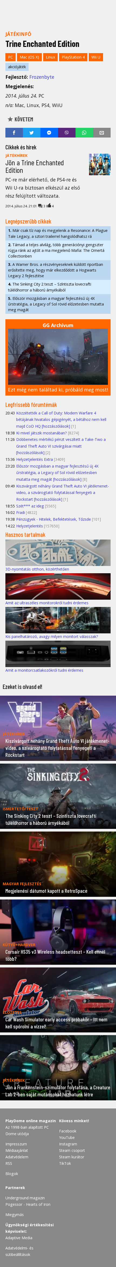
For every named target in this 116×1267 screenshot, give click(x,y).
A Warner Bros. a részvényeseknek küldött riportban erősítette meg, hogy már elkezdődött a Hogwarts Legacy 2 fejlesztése (55, 270)
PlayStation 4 (73, 57)
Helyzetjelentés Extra (34, 459)
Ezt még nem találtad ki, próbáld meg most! (58, 389)
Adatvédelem (16, 1156)
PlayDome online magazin (30, 1120)
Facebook (67, 1131)
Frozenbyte (41, 77)
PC (10, 57)
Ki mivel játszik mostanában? (41, 432)
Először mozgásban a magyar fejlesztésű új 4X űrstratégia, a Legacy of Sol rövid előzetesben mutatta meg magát (56, 304)
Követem (23, 119)
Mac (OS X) (29, 57)
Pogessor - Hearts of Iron (27, 1204)
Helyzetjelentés (29, 525)
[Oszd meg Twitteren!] (31, 133)
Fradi (20, 512)
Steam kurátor (71, 1156)
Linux (50, 57)
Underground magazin (25, 1197)
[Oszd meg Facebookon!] (14, 133)
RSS (8, 1163)
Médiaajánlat (16, 1150)
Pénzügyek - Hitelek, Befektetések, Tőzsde (53, 519)
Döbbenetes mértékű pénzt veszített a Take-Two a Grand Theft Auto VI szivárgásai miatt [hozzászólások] (61, 446)
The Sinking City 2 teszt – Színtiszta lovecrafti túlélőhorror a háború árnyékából (49, 286)
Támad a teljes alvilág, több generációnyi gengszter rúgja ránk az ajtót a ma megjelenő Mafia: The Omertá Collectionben (56, 250)
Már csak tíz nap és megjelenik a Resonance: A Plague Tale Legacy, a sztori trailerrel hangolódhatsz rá (58, 233)
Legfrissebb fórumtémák (31, 404)
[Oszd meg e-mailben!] (102, 133)
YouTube (67, 1137)
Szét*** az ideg (30, 506)
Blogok (11, 1173)
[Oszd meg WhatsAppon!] (84, 133)
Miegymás (14, 1214)
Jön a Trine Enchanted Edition (34, 166)
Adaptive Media (18, 1237)
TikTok (65, 1163)
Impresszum (16, 1143)
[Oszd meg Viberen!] (67, 133)
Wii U (95, 57)
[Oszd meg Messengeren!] (49, 133)
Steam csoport (72, 1150)
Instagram (68, 1143)
